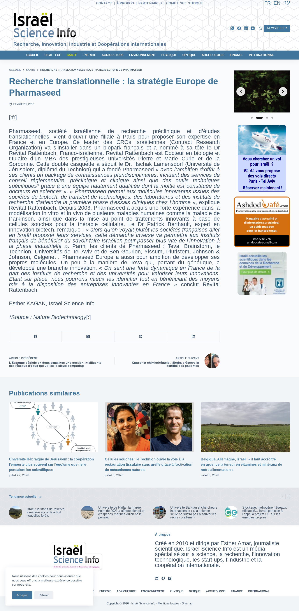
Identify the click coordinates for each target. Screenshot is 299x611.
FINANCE (236, 55)
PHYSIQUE (169, 55)
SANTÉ (72, 55)
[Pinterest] (140, 336)
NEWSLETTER (277, 28)
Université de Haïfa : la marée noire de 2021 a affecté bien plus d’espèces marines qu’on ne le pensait (121, 512)
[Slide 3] (267, 117)
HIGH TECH (52, 55)
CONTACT (104, 3)
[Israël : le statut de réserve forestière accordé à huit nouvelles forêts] (15, 512)
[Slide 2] (259, 117)
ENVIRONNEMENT (142, 55)
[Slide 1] (251, 117)
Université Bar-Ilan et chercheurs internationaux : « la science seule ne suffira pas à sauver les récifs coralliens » (193, 512)
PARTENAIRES (150, 3)
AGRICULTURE (113, 55)
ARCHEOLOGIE (213, 55)
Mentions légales (168, 603)
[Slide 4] (272, 117)
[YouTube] (253, 28)
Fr (267, 3)
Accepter (22, 595)
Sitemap (187, 603)
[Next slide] (283, 91)
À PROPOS (125, 3)
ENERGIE (89, 55)
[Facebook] (239, 28)
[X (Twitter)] (232, 28)
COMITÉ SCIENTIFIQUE (184, 3)
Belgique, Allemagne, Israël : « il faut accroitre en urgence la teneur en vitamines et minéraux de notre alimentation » (241, 464)
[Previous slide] (240, 91)
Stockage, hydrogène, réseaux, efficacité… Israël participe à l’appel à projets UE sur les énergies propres (264, 512)
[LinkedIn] (246, 28)
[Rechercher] (260, 28)
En (277, 3)
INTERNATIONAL (261, 55)
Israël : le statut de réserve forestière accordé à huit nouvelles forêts (45, 512)
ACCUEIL (32, 55)
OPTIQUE (189, 55)
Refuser (44, 595)
